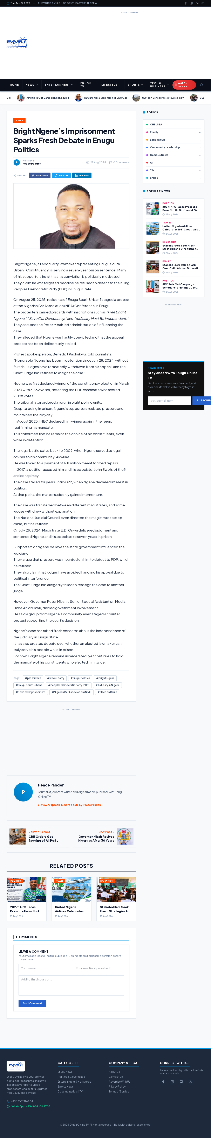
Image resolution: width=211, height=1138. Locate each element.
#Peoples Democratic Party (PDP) (68, 685)
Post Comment (32, 1003)
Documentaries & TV (70, 1091)
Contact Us (116, 1076)
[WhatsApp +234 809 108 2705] (197, 3)
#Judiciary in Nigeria (107, 685)
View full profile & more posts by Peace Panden (69, 804)
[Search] (201, 84)
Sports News (66, 1086)
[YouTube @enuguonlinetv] (203, 3)
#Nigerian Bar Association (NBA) (71, 692)
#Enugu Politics (80, 678)
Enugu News (65, 1071)
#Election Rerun (107, 692)
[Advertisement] (129, 43)
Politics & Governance (71, 1076)
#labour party (55, 678)
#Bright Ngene (105, 678)
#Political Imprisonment (31, 692)
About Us (114, 1071)
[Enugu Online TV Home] (17, 42)
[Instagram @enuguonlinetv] (191, 3)
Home (14, 84)
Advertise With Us (119, 1081)
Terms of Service (119, 1091)
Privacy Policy (117, 1086)
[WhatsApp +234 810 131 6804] (181, 1081)
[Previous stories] (5, 98)
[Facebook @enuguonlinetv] (185, 3)
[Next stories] (206, 98)
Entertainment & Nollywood (74, 1081)
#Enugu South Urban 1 (29, 685)
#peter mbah (33, 678)
